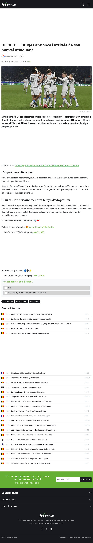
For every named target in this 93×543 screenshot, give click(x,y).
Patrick (3, 61)
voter (29, 61)
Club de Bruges (8, 301)
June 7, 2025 (38, 232)
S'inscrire (85, 479)
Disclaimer (63, 538)
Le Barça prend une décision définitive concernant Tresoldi (47, 165)
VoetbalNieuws (74, 538)
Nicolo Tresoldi (21, 301)
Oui (9, 288)
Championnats (9, 492)
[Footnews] (46, 515)
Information (8, 499)
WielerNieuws (87, 538)
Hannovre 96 (34, 301)
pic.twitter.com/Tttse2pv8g (41, 227)
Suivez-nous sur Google (13, 56)
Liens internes (9, 506)
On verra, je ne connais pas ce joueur (27, 293)
